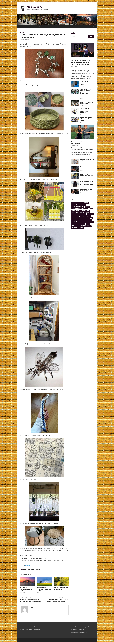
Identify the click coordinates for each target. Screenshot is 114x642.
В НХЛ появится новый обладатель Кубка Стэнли (86, 119)
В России (87, 206)
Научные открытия (86, 216)
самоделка (30, 569)
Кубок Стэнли (90, 214)
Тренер (83, 223)
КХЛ (77, 214)
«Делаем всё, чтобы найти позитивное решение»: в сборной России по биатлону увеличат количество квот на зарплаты (86, 93)
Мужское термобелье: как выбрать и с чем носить (87, 160)
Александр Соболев (76, 202)
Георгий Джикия (89, 208)
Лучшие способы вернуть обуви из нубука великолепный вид (86, 175)
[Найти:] (82, 36)
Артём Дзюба (74, 204)
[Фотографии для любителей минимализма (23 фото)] (44, 586)
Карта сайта (66, 26)
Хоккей (77, 225)
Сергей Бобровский (76, 221)
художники (81, 227)
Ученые (87, 223)
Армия (30, 26)
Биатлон (80, 204)
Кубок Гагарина (82, 214)
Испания (87, 212)
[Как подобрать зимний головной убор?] (75, 193)
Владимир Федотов (76, 208)
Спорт (58, 26)
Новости (23, 26)
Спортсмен (78, 223)
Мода (47, 26)
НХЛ (76, 216)
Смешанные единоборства (87, 221)
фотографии (74, 227)
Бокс (85, 204)
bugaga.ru (27, 565)
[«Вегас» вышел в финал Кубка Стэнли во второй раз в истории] (75, 105)
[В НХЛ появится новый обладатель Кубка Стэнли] (75, 122)
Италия (73, 214)
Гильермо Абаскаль (76, 210)
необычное (83, 225)
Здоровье (41, 26)
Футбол (73, 225)
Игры (35, 26)
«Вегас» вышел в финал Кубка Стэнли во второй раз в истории (86, 102)
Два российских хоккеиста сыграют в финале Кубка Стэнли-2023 (85, 110)
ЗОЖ (77, 212)
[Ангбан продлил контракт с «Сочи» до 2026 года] (75, 86)
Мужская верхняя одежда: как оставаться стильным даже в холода (87, 183)
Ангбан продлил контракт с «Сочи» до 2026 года (85, 83)
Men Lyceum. (34, 7)
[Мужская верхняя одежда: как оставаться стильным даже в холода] (75, 186)
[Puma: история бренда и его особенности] (82, 139)
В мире (82, 208)
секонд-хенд (36, 569)
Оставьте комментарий (25, 39)
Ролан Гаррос (75, 219)
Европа (73, 212)
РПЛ (81, 218)
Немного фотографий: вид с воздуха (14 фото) (61, 588)
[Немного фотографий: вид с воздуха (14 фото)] (61, 586)
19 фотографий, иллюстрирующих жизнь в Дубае (27, 589)
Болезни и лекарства (76, 206)
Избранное (82, 212)
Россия (89, 219)
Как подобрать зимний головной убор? (86, 190)
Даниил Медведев (85, 210)
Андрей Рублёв (85, 202)
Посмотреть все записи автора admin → (40, 609)
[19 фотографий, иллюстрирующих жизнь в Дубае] (27, 586)
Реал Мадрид (89, 218)
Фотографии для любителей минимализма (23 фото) (44, 589)
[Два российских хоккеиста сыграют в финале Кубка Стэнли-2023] (75, 113)
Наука (53, 26)
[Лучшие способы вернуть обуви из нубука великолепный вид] (75, 178)
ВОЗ (83, 206)
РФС (84, 218)
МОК (73, 216)
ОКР (78, 218)
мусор (25, 569)
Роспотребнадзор (83, 219)
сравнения (89, 225)
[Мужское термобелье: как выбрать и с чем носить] (75, 164)
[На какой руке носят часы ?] (75, 171)
